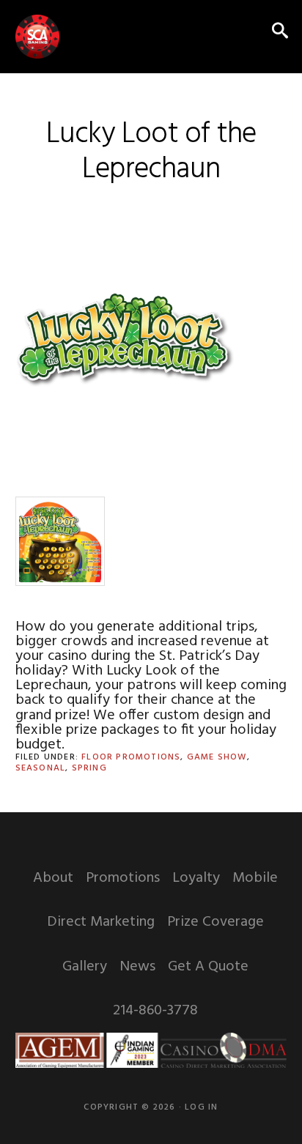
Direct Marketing (101, 922)
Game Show (217, 757)
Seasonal (40, 768)
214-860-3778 (155, 1010)
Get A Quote (208, 966)
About (53, 878)
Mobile (255, 878)
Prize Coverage (215, 922)
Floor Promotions (130, 757)
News (137, 966)
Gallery (84, 966)
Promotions (123, 878)
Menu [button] (247, 32)
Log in (201, 1107)
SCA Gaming (37, 37)
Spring (89, 768)
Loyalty (196, 878)
